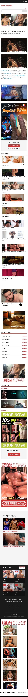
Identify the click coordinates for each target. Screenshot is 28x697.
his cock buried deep (20, 75)
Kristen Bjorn (14, 342)
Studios (21, 599)
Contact (14, 610)
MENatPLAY (14, 351)
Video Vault (15, 599)
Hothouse (14, 357)
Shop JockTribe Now (14, 454)
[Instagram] (23, 1)
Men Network (14, 345)
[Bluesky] (26, 1)
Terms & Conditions (9, 607)
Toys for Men (9, 601)
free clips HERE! (8, 78)
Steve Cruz (12, 35)
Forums (20, 601)
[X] (21, 1)
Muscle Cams (8, 599)
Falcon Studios (14, 354)
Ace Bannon (5, 33)
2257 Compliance (10, 605)
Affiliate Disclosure (18, 607)
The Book (15, 601)
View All (22, 567)
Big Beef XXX (10, 33)
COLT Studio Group (14, 336)
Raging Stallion (14, 339)
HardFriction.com (5, 35)
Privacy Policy (18, 605)
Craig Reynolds (17, 33)
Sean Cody (14, 348)
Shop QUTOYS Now (14, 146)
